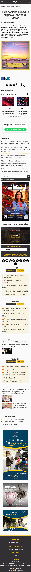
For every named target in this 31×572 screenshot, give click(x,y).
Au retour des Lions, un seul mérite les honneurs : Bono (8, 112)
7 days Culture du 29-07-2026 (17, 291)
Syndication (20, 570)
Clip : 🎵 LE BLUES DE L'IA (14, 381)
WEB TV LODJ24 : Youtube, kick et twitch (15, 224)
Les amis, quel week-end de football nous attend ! (23, 112)
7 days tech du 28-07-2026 (16, 294)
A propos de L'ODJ (15, 543)
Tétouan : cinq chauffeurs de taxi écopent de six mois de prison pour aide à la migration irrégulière (13, 163)
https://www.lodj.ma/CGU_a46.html (15, 256)
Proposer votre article (15, 549)
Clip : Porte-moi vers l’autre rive (17, 366)
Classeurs (21, 270)
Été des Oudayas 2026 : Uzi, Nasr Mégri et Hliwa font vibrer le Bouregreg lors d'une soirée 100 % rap (15, 344)
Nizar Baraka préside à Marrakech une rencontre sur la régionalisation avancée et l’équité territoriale (15, 392)
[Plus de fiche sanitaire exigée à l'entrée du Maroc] (15, 42)
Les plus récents (11, 270)
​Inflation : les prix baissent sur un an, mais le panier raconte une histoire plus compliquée (15, 149)
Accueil (3, 6)
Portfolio (18, 6)
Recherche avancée (7, 179)
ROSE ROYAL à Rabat (10, 425)
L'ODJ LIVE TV (15, 556)
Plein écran (25, 229)
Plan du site (11, 570)
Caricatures (10, 116)
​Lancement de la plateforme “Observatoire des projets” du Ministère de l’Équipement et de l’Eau (20, 406)
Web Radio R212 (15, 561)
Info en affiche (10, 6)
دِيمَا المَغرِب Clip (11, 370)
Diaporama (16, 116)
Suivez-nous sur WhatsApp (15, 129)
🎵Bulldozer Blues (12, 378)
